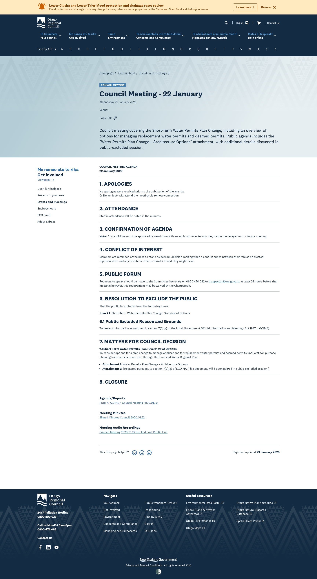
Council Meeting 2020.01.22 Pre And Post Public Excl (133, 432)
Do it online (152, 510)
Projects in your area (50, 195)
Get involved (126, 73)
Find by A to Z (154, 517)
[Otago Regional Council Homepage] (49, 23)
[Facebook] (40, 547)
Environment (111, 517)
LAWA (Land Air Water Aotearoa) (200, 512)
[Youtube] (56, 547)
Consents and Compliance (120, 524)
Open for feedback (49, 189)
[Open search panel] (226, 23)
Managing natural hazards (120, 531)
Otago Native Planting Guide (254, 503)
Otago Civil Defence (198, 521)
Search (149, 524)
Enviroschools (46, 208)
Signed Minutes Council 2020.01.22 (122, 417)
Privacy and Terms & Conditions (144, 565)
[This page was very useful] (149, 452)
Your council (111, 503)
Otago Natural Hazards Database (251, 512)
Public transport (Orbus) (161, 503)
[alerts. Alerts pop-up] (259, 23)
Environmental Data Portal (203, 503)
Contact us (273, 23)
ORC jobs (151, 531)
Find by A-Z (45, 49)
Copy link (105, 118)
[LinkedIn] (48, 547)
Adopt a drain (46, 222)
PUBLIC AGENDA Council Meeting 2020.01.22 (128, 403)
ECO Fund (43, 215)
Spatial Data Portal (248, 521)
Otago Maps (193, 528)
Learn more (243, 7)
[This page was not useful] (134, 452)
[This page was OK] (142, 452)
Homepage (106, 73)
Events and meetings (153, 73)
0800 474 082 (46, 529)
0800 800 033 (47, 517)
